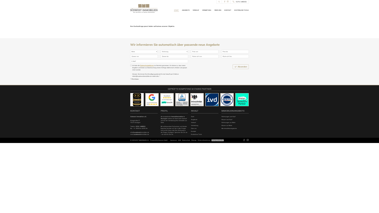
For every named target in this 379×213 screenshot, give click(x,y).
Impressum (173, 140)
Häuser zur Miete (226, 125)
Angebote (186, 10)
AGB (179, 140)
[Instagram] (228, 1)
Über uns (217, 10)
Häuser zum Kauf (226, 119)
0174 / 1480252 (241, 2)
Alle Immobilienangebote (229, 128)
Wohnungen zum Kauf (228, 116)
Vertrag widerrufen (217, 140)
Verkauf (196, 10)
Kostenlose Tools (241, 10)
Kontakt (227, 10)
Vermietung (206, 10)
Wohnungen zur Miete (228, 122)
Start (176, 10)
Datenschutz (186, 140)
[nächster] (246, 99)
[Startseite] (144, 8)
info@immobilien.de (139, 132)
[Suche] (219, 2)
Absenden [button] (242, 66)
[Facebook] (225, 1)
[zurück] (132, 99)
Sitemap (193, 140)
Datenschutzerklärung (147, 65)
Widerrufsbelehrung (204, 140)
